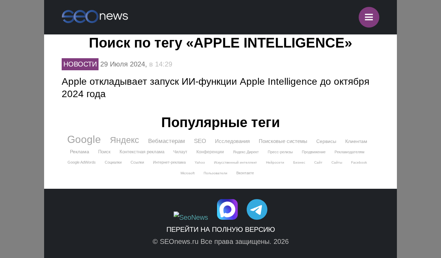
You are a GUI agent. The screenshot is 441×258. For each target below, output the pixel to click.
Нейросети (275, 162)
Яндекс (124, 140)
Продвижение (314, 152)
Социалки (113, 162)
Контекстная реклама (142, 151)
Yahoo (200, 162)
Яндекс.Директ (246, 152)
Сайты (336, 162)
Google (84, 139)
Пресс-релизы (280, 152)
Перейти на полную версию (220, 229)
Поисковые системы (283, 141)
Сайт (318, 162)
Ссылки (137, 162)
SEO (200, 141)
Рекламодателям (350, 152)
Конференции (210, 151)
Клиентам (356, 141)
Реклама (79, 151)
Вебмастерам (166, 141)
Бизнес (299, 162)
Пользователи (215, 173)
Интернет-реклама (169, 162)
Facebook (359, 162)
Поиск (104, 151)
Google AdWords (82, 162)
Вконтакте (245, 173)
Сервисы (326, 141)
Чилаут (180, 151)
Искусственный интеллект (235, 162)
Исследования (232, 141)
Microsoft (188, 173)
